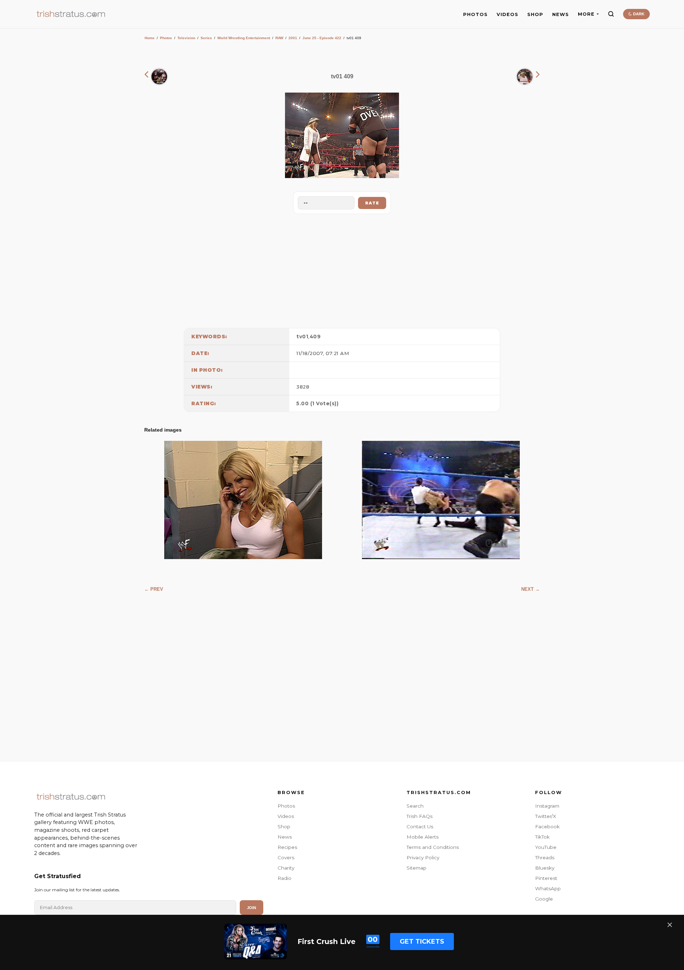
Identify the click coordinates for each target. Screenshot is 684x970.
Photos (166, 38)
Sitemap (416, 868)
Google (544, 899)
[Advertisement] (342, 269)
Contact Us (419, 826)
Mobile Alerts (422, 837)
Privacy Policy (422, 857)
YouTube (545, 847)
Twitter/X (545, 816)
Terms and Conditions (432, 847)
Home (150, 38)
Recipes (287, 847)
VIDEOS (507, 14)
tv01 (302, 336)
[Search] (611, 14)
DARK (638, 14)
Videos (286, 816)
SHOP (535, 14)
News (285, 837)
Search (415, 806)
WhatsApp (548, 888)
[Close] (669, 924)
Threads (544, 857)
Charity (286, 868)
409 (315, 336)
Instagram (547, 806)
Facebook (547, 826)
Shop (284, 826)
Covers (286, 857)
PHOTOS (475, 14)
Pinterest (546, 878)
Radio (284, 878)
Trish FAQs (419, 816)
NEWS (560, 14)
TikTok (542, 837)
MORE (586, 14)
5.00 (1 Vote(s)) (317, 403)
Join (251, 908)
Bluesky (544, 868)
